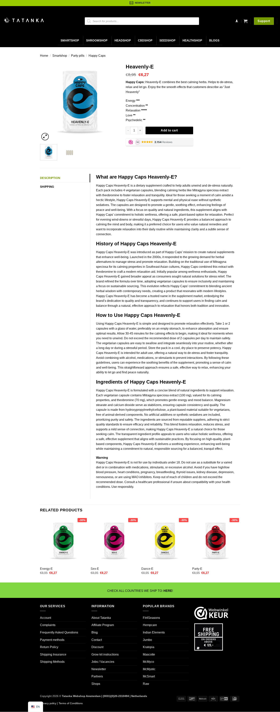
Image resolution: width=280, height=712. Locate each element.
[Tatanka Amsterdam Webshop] (24, 20)
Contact (96, 639)
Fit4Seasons (151, 617)
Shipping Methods (52, 661)
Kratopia (148, 647)
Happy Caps (97, 55)
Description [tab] (50, 178)
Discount (97, 647)
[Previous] (46, 101)
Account (45, 617)
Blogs (214, 40)
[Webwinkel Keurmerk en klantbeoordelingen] (211, 612)
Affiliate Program (102, 625)
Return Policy (49, 647)
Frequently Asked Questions (59, 632)
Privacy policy (48, 703)
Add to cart (169, 130)
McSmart (149, 676)
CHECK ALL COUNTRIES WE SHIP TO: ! (140, 590)
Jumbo (147, 639)
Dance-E (147, 568)
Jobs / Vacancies (102, 661)
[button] (245, 21)
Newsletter (98, 669)
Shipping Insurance (53, 654)
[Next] (113, 101)
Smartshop (70, 40)
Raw (146, 683)
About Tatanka (101, 617)
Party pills (77, 55)
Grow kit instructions (105, 654)
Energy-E (46, 568)
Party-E (197, 568)
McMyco (148, 661)
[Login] (237, 21)
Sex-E (95, 568)
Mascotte (149, 654)
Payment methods (52, 639)
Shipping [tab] (47, 186)
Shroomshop (96, 40)
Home (44, 55)
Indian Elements (154, 632)
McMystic (149, 669)
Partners (97, 676)
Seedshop (167, 40)
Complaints (47, 625)
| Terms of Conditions (69, 703)
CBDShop (145, 40)
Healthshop (192, 40)
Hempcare (150, 625)
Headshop (122, 40)
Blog (94, 632)
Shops (95, 683)
